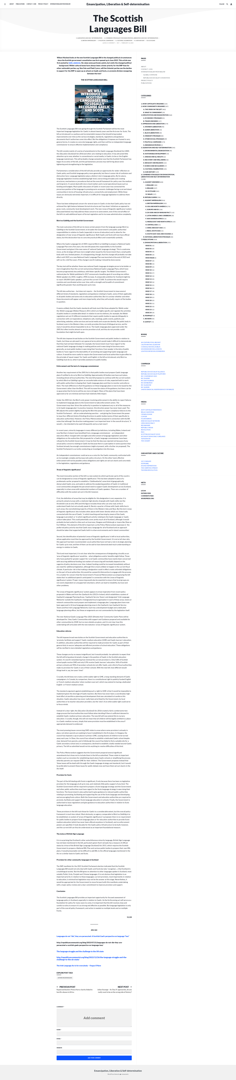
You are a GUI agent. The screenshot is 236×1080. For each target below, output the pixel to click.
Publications (20, 4)
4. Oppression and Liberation (152, 124)
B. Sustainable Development (154, 154)
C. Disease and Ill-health (153, 157)
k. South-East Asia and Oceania (158, 234)
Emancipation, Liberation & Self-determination (118, 4)
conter (144, 416)
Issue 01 (148, 245)
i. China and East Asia (154, 228)
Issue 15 (148, 285)
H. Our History (139, 40)
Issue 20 (148, 300)
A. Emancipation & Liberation (155, 242)
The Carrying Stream (149, 468)
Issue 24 (148, 312)
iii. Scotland (151, 40)
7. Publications (147, 239)
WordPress (111, 1074)
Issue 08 (148, 264)
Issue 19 (148, 297)
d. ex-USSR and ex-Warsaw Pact (158, 212)
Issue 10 (148, 270)
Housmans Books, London (151, 349)
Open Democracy (148, 423)
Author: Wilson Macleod (65, 977)
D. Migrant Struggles (152, 136)
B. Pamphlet (148, 315)
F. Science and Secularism (153, 166)
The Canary (145, 441)
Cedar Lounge (146, 414)
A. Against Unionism (151, 182)
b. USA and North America (156, 206)
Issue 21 (148, 303)
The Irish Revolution (149, 470)
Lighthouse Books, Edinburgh (153, 351)
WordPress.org (147, 498)
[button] (231, 4)
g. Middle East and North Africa (158, 221)
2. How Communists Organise (153, 106)
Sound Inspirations (148, 466)
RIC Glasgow (146, 385)
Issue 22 (148, 306)
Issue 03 (148, 252)
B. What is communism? (152, 112)
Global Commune (150, 75)
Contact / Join (31, 4)
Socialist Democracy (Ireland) (153, 436)
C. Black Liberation (151, 133)
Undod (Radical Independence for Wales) (157, 389)
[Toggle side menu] (5, 4)
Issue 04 (148, 255)
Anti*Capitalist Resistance (151, 410)
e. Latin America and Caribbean (158, 215)
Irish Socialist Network (150, 421)
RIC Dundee (145, 378)
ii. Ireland (149, 188)
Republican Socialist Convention (156, 78)
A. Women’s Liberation (152, 127)
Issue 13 (148, 279)
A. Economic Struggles (152, 118)
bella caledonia (74, 63)
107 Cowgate (146, 461)
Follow (221, 4)
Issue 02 (148, 248)
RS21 (142, 432)
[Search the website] (227, 4)
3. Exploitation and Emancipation (154, 115)
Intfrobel (145, 463)
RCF (118, 43)
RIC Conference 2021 (149, 376)
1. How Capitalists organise (152, 104)
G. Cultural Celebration (124, 40)
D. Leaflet (147, 322)
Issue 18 (148, 294)
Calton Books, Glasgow (150, 344)
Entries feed (146, 493)
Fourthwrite (146, 419)
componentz (124, 1074)
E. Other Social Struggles (153, 139)
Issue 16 (148, 288)
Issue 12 (148, 276)
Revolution (145, 430)
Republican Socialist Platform (153, 374)
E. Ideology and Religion (153, 163)
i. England (149, 185)
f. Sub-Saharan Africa (154, 218)
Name (59, 1029)
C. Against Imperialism (152, 200)
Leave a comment (109, 43)
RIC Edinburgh (146, 383)
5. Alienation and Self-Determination (89, 38)
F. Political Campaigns (105, 40)
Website (59, 1048)
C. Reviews (147, 319)
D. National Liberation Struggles (156, 237)
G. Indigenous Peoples (152, 145)
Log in (143, 491)
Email (59, 1038)
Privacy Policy (43, 4)
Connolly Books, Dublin (150, 347)
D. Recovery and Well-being (154, 160)
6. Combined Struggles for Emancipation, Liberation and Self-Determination (131, 38)
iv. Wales (148, 194)
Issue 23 (148, 309)
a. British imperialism (88, 40)
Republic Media (147, 427)
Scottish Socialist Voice (150, 434)
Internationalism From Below (60, 4)
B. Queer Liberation (151, 130)
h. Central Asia (151, 225)
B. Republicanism (150, 197)
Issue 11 (148, 273)
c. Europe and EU (152, 209)
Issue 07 (148, 261)
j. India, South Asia (153, 231)
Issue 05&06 (149, 258)
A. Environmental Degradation (156, 151)
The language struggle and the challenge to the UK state (80, 951)
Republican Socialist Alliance (153, 372)
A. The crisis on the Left (152, 109)
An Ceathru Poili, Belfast (151, 342)
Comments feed (147, 496)
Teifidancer (145, 438)
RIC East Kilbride (147, 380)
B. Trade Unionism (150, 121)
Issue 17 (148, 291)
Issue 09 (148, 267)
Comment (60, 1007)
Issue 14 (148, 282)
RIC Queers (145, 387)
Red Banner (145, 425)
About (11, 4)
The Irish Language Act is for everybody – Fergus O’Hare (79, 966)
